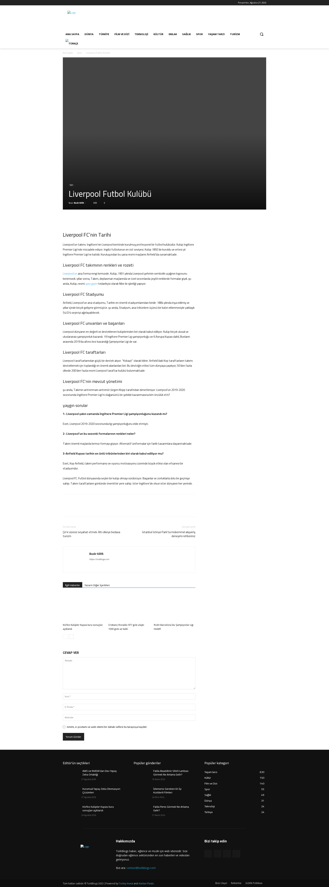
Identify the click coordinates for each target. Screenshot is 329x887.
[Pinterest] (84, 220)
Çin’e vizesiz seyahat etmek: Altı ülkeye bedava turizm (91, 534)
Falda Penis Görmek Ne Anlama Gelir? (171, 808)
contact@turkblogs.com (141, 868)
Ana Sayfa (68, 53)
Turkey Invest (126, 883)
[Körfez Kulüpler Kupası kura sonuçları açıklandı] (83, 607)
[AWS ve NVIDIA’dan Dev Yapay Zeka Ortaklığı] (72, 775)
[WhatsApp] (93, 220)
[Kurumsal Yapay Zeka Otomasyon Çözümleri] (72, 793)
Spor (79, 53)
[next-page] (71, 636)
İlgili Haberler (72, 585)
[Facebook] (65, 3)
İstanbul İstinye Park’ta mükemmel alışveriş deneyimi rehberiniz (168, 534)
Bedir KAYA (79, 203)
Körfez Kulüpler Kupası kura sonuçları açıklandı (83, 627)
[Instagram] (70, 3)
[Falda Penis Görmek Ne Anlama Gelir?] (143, 811)
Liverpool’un (70, 273)
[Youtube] (81, 3)
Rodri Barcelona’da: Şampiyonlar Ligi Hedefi (173, 627)
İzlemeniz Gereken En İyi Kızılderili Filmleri (167, 790)
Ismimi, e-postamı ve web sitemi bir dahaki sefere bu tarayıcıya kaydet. (107, 726)
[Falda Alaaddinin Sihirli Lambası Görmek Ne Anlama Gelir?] (143, 775)
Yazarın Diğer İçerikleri (97, 585)
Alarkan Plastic (146, 883)
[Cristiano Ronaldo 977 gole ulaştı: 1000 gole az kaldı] (129, 607)
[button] (261, 34)
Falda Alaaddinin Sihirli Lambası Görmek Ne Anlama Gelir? (170, 772)
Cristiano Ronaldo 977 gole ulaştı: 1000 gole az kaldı (126, 627)
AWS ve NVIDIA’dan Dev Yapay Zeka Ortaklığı (99, 772)
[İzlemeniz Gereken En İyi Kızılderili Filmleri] (143, 793)
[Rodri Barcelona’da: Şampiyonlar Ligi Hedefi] (174, 607)
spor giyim (91, 283)
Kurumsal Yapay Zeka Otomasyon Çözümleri (101, 790)
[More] (102, 220)
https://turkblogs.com (99, 559)
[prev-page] (65, 636)
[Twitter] (75, 3)
